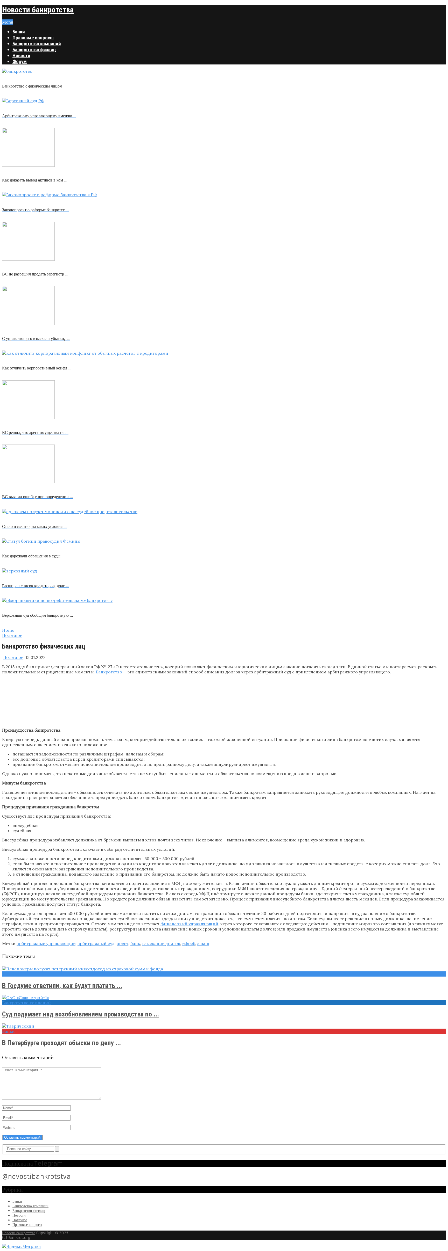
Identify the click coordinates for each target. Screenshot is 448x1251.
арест (122, 943)
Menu (7, 22)
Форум (19, 61)
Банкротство (109, 671)
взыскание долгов (161, 943)
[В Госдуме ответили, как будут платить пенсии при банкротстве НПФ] (224, 968)
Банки (18, 32)
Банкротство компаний (36, 44)
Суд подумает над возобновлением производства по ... (80, 1014)
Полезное (13, 657)
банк (135, 943)
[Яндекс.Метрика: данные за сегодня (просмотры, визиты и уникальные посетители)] (21, 1246)
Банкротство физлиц (34, 50)
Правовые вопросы (33, 38)
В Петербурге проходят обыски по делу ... (61, 1043)
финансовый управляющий (189, 923)
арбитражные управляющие (46, 943)
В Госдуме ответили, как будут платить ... (62, 986)
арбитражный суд (96, 943)
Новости (21, 56)
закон (203, 943)
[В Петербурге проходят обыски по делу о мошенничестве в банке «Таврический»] (224, 1026)
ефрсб (188, 943)
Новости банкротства (38, 9)
